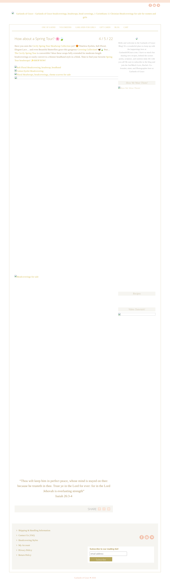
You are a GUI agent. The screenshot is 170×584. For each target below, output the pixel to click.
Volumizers (65, 27)
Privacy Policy (25, 550)
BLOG (117, 27)
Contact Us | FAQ (26, 535)
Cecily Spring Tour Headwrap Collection (51, 46)
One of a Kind (48, 27)
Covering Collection (87, 49)
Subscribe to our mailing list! (104, 549)
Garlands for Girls (85, 27)
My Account (24, 545)
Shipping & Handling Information (34, 530)
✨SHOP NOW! (38, 60)
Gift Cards (105, 27)
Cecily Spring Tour (28, 53)
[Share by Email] (108, 508)
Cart (126, 27)
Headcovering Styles (28, 540)
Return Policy (24, 555)
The (17, 53)
